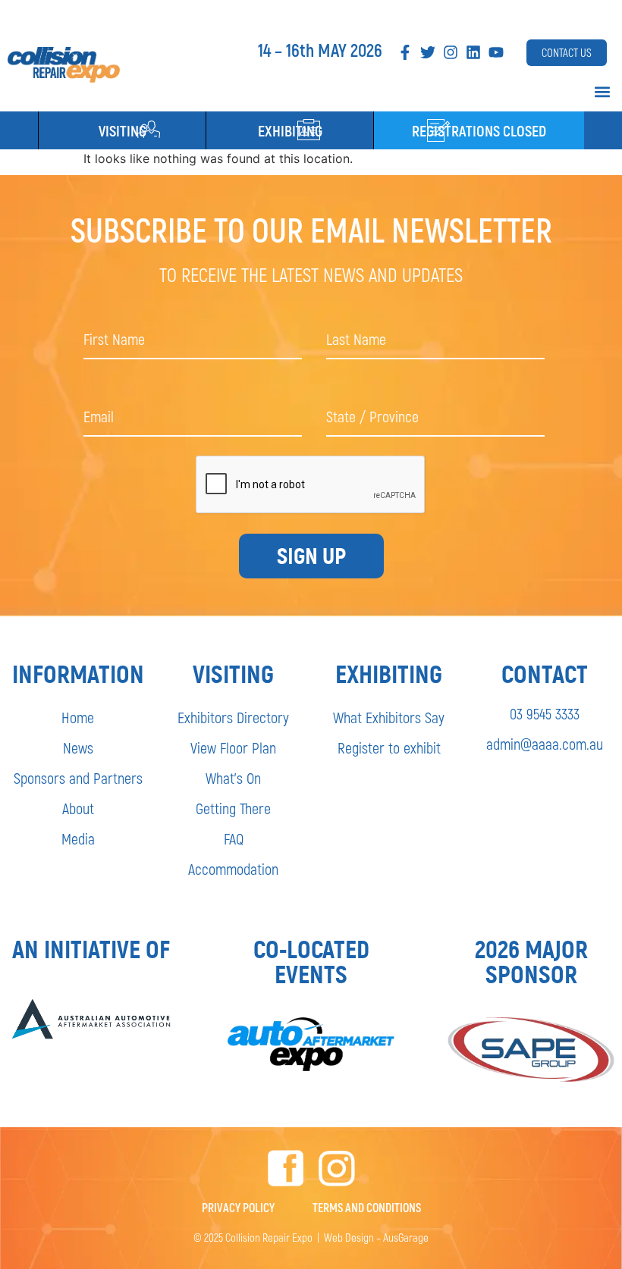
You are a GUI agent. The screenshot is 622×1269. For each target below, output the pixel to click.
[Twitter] (427, 52)
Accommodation (233, 869)
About (78, 808)
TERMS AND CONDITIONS (367, 1207)
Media (78, 838)
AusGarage (406, 1237)
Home (77, 717)
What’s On (233, 778)
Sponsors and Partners (78, 778)
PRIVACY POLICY (238, 1207)
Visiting (122, 130)
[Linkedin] (473, 52)
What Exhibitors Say (389, 717)
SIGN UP (311, 556)
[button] (601, 91)
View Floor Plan (233, 747)
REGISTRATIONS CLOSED (479, 130)
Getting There (233, 808)
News (78, 747)
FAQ (233, 838)
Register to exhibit (389, 747)
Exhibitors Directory (233, 717)
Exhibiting (290, 130)
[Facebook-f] (405, 52)
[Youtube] (496, 52)
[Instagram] (450, 52)
